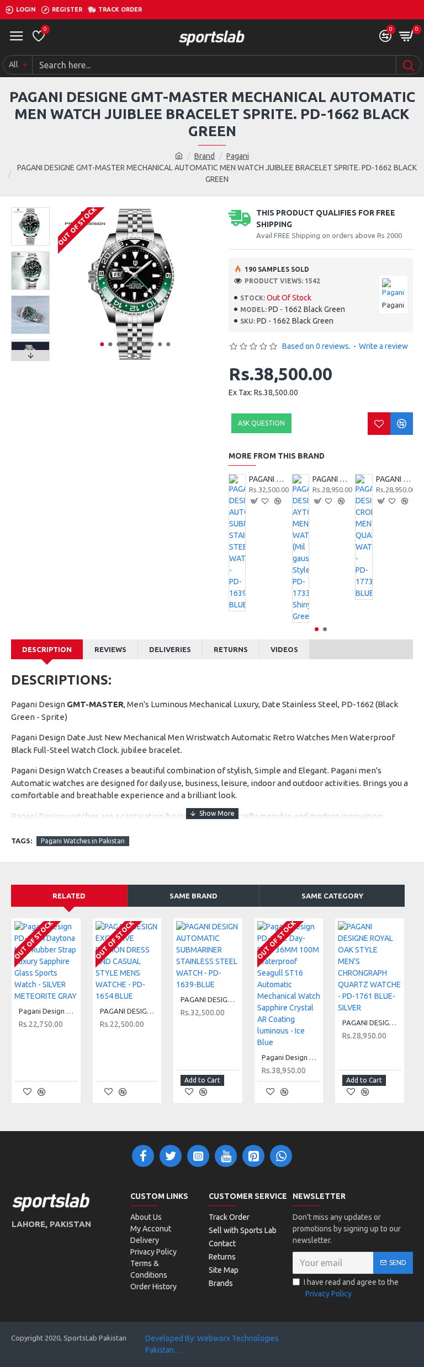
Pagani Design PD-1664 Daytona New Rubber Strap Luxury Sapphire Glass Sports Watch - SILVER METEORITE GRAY (48, 1011)
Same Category (332, 896)
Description (47, 649)
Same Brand (193, 896)
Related (69, 896)
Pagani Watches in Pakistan (83, 840)
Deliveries (170, 649)
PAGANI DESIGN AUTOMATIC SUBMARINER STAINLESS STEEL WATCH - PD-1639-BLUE (267, 479)
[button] (102, 344)
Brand (204, 156)
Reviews (110, 649)
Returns (231, 649)
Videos (284, 649)
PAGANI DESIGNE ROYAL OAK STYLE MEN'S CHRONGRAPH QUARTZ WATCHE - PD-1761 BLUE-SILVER (371, 1022)
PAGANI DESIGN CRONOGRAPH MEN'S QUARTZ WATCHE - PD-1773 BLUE (394, 479)
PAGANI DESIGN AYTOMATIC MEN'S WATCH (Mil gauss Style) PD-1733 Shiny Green (330, 479)
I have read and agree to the (351, 1288)
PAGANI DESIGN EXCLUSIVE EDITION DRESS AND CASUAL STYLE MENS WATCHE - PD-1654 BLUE (129, 1011)
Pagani (237, 156)
